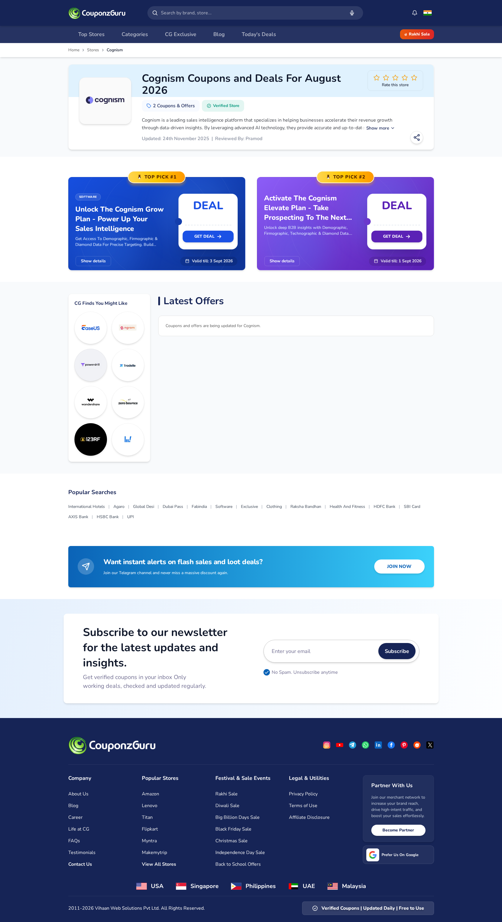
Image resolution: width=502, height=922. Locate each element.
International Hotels (86, 506)
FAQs (74, 841)
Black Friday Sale (233, 829)
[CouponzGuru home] (97, 13)
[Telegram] (352, 745)
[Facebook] (391, 745)
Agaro (119, 506)
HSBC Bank (108, 517)
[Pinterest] (404, 745)
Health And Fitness (347, 506)
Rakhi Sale (419, 34)
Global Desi (143, 506)
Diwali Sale (227, 805)
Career (75, 817)
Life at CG (78, 829)
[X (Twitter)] (430, 745)
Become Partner (398, 830)
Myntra (149, 841)
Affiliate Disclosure (309, 817)
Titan (147, 817)
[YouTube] (340, 745)
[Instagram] (327, 745)
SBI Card (412, 506)
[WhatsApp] (365, 745)
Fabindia (199, 506)
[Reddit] (417, 745)
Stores (93, 50)
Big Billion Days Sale (237, 817)
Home (73, 50)
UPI (130, 517)
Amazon (150, 794)
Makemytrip (154, 852)
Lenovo (149, 805)
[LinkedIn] (378, 745)
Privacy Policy (303, 794)
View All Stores (159, 864)
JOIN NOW (399, 566)
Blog (73, 805)
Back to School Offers (238, 864)
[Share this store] (416, 137)
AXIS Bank (78, 517)
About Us (78, 794)
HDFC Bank (384, 506)
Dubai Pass (173, 506)
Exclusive (249, 506)
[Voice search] (352, 12)
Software (223, 506)
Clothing (274, 506)
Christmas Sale (231, 841)
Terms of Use (303, 805)
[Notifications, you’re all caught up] (414, 12)
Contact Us (80, 864)
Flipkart (150, 829)
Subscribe (397, 651)
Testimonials (82, 852)
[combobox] (252, 12)
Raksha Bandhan (305, 506)
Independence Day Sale (240, 852)
